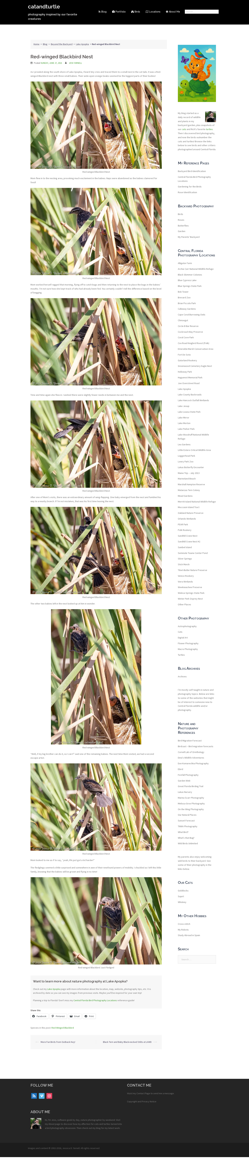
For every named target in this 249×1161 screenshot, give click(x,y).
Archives (182, 676)
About (51, 1123)
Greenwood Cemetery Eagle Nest (195, 365)
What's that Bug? (186, 837)
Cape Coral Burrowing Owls (191, 314)
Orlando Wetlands (187, 518)
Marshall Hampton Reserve (191, 484)
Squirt (181, 896)
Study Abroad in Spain (189, 935)
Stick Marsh (184, 564)
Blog (104, 11)
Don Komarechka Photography (193, 763)
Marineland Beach (187, 478)
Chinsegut (183, 320)
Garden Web (184, 780)
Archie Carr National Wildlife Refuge (196, 268)
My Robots (183, 929)
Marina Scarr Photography (191, 797)
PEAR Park (183, 524)
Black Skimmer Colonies (190, 274)
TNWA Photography (187, 826)
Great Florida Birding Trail (190, 786)
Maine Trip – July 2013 (189, 473)
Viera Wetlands (185, 581)
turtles (209, 129)
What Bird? (183, 832)
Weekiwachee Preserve (190, 587)
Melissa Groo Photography (191, 803)
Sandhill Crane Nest (187, 535)
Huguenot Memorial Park (190, 377)
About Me (174, 11)
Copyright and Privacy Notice (141, 1101)
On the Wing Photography (191, 809)
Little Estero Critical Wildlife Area (194, 450)
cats (184, 129)
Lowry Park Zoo (185, 461)
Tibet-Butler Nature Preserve (192, 570)
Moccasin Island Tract (188, 507)
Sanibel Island (185, 547)
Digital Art (183, 637)
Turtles (181, 654)
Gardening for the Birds (190, 186)
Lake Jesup (183, 406)
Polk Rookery (184, 530)
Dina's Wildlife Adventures (191, 757)
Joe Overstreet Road (189, 383)
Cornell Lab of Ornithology (191, 752)
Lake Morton (184, 423)
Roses (181, 219)
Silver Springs (185, 558)
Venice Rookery (186, 575)
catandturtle (44, 6)
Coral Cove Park (186, 337)
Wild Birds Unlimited (188, 843)
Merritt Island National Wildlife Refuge (197, 501)
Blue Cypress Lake (187, 280)
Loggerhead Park (186, 455)
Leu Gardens (184, 444)
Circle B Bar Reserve (188, 326)
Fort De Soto (184, 354)
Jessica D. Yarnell (71, 1148)
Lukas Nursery (185, 792)
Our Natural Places (187, 814)
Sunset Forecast (186, 820)
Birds (137, 11)
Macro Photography (188, 649)
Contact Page (143, 1093)
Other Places (184, 604)
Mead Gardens (185, 495)
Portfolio (121, 11)
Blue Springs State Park (190, 286)
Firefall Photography (188, 774)
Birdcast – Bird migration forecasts (195, 746)
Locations (154, 11)
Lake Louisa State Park (189, 411)
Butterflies (183, 225)
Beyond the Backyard (61, 44)
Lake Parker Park (186, 428)
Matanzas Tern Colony (189, 490)
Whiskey (182, 902)
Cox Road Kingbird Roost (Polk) (193, 343)
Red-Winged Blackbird (62, 1027)
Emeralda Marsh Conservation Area (195, 348)
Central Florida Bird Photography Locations (95, 1000)
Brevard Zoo (184, 297)
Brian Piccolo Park (187, 303)
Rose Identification (187, 192)
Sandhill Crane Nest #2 (189, 541)
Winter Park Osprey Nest (190, 598)
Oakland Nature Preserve (190, 512)
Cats (180, 631)
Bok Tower (183, 291)
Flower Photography (188, 643)
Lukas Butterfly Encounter (191, 467)
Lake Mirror (183, 417)
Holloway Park (185, 371)
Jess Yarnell (75, 63)
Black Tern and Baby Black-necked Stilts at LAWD (127, 1041)
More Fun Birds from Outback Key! (58, 1041)
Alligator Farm (185, 263)
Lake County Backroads (190, 394)
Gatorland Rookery (187, 360)
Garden (181, 231)
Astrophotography (187, 626)
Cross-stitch (184, 923)
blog (98, 1128)
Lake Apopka (82, 44)
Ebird (180, 769)
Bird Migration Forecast (190, 740)
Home (36, 44)
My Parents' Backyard (189, 236)
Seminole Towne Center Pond (193, 553)
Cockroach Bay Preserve (190, 331)
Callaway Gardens (187, 308)
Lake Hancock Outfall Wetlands (193, 400)
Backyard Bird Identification (192, 171)
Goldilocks (183, 890)
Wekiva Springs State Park (191, 592)
